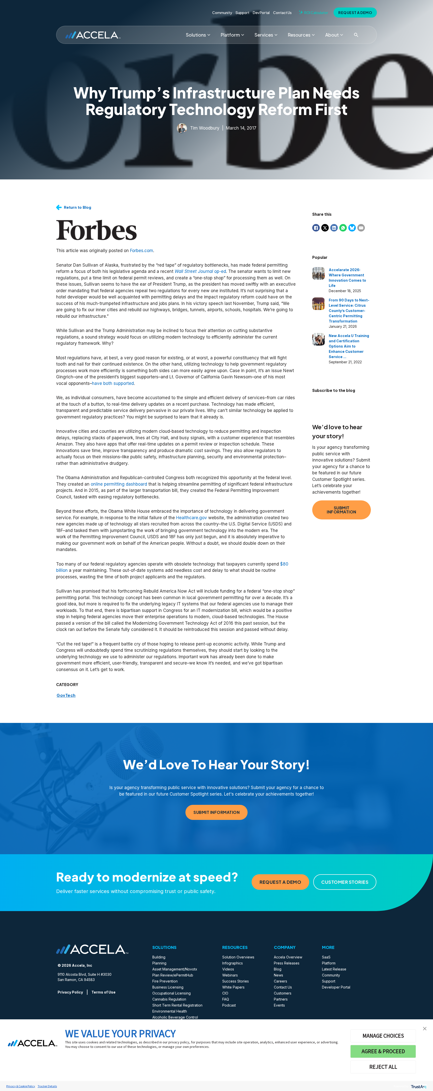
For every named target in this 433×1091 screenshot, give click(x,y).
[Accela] (93, 35)
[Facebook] (316, 228)
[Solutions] (208, 34)
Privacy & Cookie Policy (20, 1086)
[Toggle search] (356, 35)
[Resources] (313, 34)
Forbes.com (141, 250)
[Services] (275, 34)
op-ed (219, 271)
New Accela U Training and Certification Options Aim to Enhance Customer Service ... (349, 346)
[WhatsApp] (343, 228)
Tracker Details (47, 1086)
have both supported (113, 383)
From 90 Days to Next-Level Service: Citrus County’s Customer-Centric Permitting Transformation (349, 310)
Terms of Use (103, 992)
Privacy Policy (70, 992)
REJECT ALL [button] (383, 1066)
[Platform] (242, 34)
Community (222, 12)
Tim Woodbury (205, 127)
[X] (325, 228)
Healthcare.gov (191, 517)
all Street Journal (196, 271)
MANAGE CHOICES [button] (383, 1035)
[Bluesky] (352, 228)
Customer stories (344, 882)
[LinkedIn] (334, 228)
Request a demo (355, 12)
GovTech (66, 695)
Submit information (341, 509)
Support (242, 12)
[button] (425, 1028)
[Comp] (341, 34)
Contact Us (282, 12)
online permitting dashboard (119, 484)
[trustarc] (418, 1086)
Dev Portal (261, 12)
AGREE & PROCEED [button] (383, 1051)
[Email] (361, 228)
